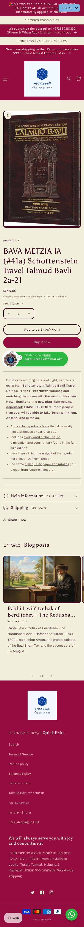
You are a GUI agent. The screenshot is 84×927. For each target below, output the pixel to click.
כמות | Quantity (13, 303)
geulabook (46, 920)
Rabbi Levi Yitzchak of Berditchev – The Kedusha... (41, 611)
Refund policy (19, 764)
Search (14, 744)
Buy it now (42, 342)
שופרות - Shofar (20, 812)
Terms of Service (21, 754)
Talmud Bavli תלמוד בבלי (26, 793)
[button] (5, 78)
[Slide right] (51, 676)
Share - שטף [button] (17, 519)
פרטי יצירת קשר (19, 783)
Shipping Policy (20, 773)
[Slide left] (32, 676)
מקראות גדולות (19, 803)
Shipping (8, 296)
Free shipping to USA (24, 822)
